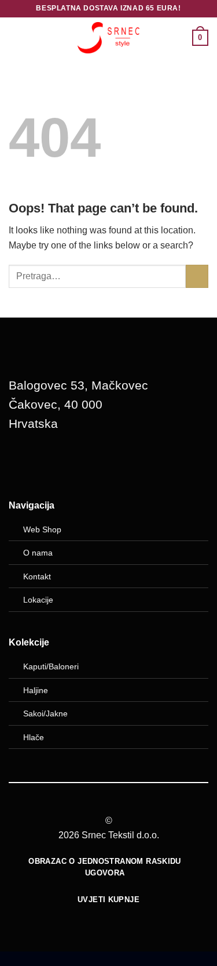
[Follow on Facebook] (23, 465)
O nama (38, 552)
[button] (16, 37)
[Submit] (197, 276)
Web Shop (42, 529)
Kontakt (37, 576)
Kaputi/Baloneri (51, 666)
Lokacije (38, 599)
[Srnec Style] (109, 37)
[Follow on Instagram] (52, 465)
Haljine (35, 690)
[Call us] (82, 465)
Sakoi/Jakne (45, 713)
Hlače (33, 737)
